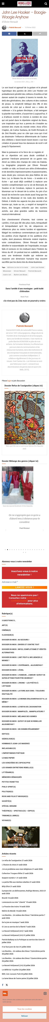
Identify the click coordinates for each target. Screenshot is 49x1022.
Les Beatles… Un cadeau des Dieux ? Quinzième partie (23, 951)
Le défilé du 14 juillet (10, 970)
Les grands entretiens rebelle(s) (17, 768)
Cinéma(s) (6, 630)
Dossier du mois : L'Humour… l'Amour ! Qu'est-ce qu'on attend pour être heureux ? (23, 676)
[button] (45, 993)
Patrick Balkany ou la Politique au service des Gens (22, 940)
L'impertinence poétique (13, 753)
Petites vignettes (10, 782)
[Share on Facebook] (9, 34)
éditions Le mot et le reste (17, 267)
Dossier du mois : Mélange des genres (19, 716)
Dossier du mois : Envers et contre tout (20, 644)
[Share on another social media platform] (40, 34)
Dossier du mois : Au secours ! (15, 640)
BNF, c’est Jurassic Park (11, 974)
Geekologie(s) (8, 739)
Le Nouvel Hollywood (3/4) (12, 935)
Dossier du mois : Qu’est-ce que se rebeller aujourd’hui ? (22, 722)
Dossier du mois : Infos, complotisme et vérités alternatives (24, 650)
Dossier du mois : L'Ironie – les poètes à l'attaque (20, 684)
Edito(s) (5, 734)
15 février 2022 (30, 27)
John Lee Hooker (37, 267)
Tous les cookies (24, 1009)
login (9, 381)
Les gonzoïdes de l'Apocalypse (16, 763)
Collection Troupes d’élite (12, 873)
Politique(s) (7, 792)
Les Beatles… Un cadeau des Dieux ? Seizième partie (23, 915)
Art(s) (5, 625)
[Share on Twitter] (24, 34)
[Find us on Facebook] (2, 985)
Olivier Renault (20, 271)
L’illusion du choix (9, 865)
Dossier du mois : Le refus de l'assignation (21, 707)
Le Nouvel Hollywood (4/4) (12, 931)
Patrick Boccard (15, 27)
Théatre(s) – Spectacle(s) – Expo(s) (18, 811)
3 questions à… (9, 620)
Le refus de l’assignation (11, 860)
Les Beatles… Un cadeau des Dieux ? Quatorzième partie (24, 958)
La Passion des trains (10, 907)
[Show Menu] (3, 4)
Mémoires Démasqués (12, 777)
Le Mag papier (8, 758)
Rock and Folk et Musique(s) (15, 796)
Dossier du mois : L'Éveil (13, 670)
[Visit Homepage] (24, 3)
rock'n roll (7, 275)
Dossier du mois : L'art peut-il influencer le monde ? (22, 658)
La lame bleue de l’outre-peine (14, 978)
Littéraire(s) (8, 772)
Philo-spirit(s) (9, 787)
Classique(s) (8, 635)
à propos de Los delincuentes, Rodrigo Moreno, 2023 (23, 891)
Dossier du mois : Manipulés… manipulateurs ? (23, 711)
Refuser (24, 1016)
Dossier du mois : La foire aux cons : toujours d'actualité (23, 692)
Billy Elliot (6, 886)
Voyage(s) (6, 820)
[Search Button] (46, 4)
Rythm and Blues (20, 275)
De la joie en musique (10, 922)
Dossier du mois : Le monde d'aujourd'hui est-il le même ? (24, 700)
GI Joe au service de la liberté (14, 927)
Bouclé (4, 898)
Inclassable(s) (9, 748)
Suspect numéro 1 (9, 878)
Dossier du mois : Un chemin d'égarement (20, 729)
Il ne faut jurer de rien (10, 947)
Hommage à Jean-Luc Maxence (16, 744)
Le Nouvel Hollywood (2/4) (12, 965)
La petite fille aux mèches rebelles (15, 882)
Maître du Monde (8, 911)
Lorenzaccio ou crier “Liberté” (14, 902)
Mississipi (7, 271)
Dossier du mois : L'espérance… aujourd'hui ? (22, 665)
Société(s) (6, 801)
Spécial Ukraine (9, 806)
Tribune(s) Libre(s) (10, 816)
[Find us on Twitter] (7, 985)
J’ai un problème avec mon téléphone (17, 869)
